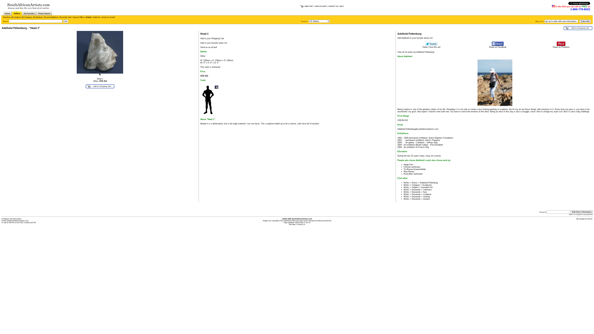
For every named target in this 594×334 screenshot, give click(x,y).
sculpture (427, 194)
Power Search (44, 13)
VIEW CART (309, 6)
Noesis (589, 219)
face (425, 192)
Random (6, 17)
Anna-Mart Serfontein (413, 174)
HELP (342, 6)
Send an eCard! (108, 17)
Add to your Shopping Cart (212, 38)
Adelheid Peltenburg (429, 183)
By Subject (16, 17)
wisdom (426, 199)
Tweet (431, 47)
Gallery (17, 13)
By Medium (38, 17)
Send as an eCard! (208, 47)
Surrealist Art (427, 187)
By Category (27, 17)
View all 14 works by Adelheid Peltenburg (415, 52)
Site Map (292, 224)
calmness (427, 189)
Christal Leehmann (412, 167)
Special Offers (78, 17)
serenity (426, 196)
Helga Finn (408, 164)
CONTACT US (333, 6)
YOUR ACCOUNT (321, 6)
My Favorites (29, 13)
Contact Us (301, 224)
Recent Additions (51, 17)
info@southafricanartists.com (17, 221)
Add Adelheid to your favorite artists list (415, 38)
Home (7, 13)
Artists (89, 17)
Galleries (96, 17)
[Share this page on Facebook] (498, 45)
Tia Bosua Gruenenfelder (415, 169)
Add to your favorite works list (213, 43)
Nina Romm (409, 171)
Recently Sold (65, 17)
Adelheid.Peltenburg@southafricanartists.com (417, 129)
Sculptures (427, 185)
